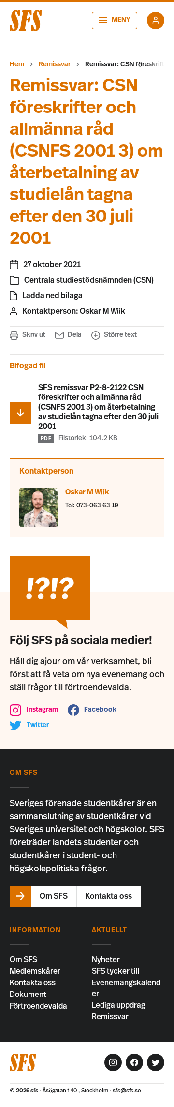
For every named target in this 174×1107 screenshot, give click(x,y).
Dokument (28, 994)
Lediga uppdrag (118, 1005)
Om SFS (23, 960)
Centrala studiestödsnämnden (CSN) (89, 280)
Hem (17, 64)
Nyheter (106, 960)
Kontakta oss (33, 983)
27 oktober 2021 (52, 265)
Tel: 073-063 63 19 (91, 506)
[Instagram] (113, 1062)
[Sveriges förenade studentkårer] (26, 20)
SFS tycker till (116, 971)
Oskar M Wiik (102, 311)
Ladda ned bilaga (52, 296)
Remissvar (55, 64)
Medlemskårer (35, 971)
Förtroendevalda (38, 1006)
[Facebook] (134, 1062)
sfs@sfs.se (127, 1090)
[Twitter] (155, 1062)
